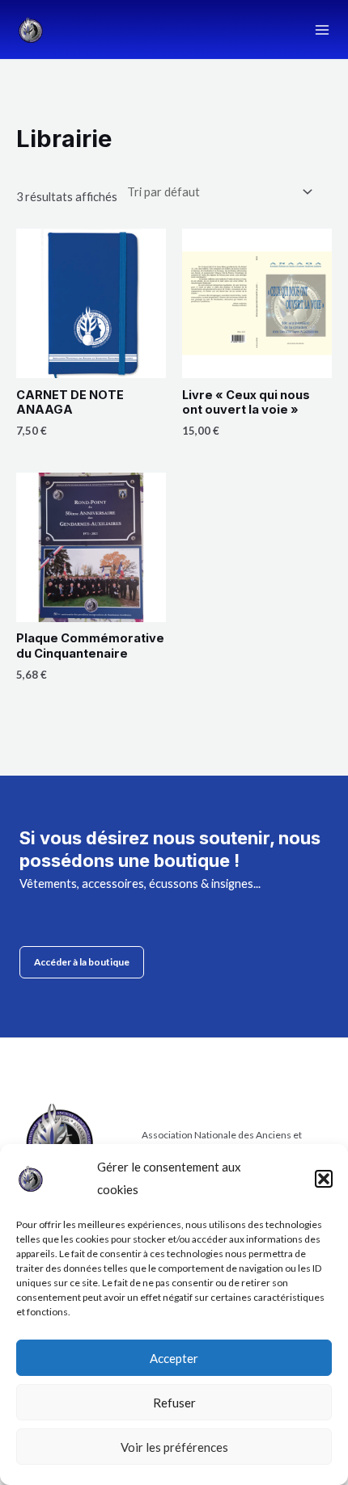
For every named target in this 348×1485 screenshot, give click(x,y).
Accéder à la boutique (81, 962)
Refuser (174, 1402)
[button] (324, 1179)
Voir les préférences (174, 1447)
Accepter (174, 1358)
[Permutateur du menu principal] (322, 29)
